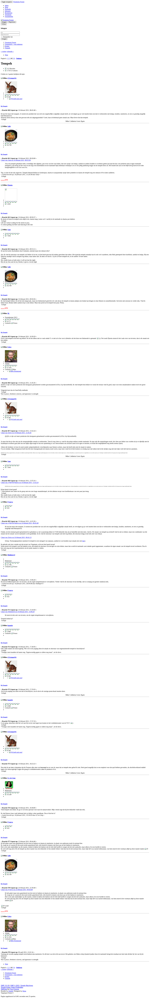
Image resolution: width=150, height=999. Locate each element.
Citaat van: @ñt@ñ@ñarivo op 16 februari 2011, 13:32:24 (19, 482)
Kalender (8, 9)
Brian (24, 991)
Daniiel (10, 991)
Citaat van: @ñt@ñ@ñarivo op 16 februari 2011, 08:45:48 (19, 523)
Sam (9, 229)
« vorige (3, 51)
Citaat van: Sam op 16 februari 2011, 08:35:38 (16, 160)
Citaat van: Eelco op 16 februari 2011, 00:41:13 (16, 537)
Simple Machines (26, 985)
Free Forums (14, 989)
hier (83, 541)
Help (6, 7)
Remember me (8, 37)
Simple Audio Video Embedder (12, 987)
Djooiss (10, 185)
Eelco (9, 347)
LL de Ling (11, 778)
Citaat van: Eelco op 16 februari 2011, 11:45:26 (16, 433)
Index (7, 5)
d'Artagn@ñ (12, 78)
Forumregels (9, 16)
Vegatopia (8, 15)
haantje (10, 625)
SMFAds (4, 989)
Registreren (8, 13)
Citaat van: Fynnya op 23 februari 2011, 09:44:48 (17, 889)
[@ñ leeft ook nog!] (15, 99)
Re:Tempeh (4, 106)
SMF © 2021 (15, 985)
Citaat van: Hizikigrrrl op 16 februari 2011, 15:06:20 (17, 612)
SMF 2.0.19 (5, 985)
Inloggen (8, 11)
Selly (9, 126)
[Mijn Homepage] (15, 371)
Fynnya (10, 502)
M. (8, 313)
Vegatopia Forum (18, 2)
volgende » (10, 51)
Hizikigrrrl (11, 555)
